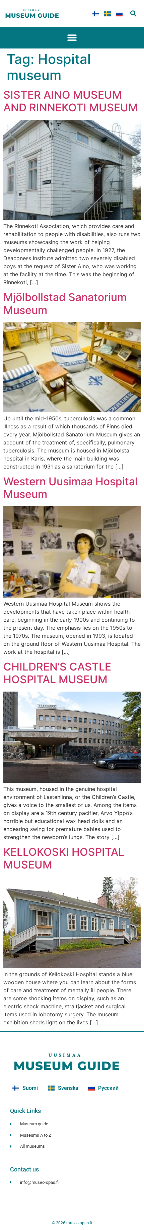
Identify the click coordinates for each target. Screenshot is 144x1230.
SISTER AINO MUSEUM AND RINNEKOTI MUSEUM (70, 101)
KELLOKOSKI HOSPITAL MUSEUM (63, 858)
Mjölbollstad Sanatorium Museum (65, 303)
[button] (133, 13)
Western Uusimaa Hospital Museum (70, 488)
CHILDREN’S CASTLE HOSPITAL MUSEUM (57, 673)
